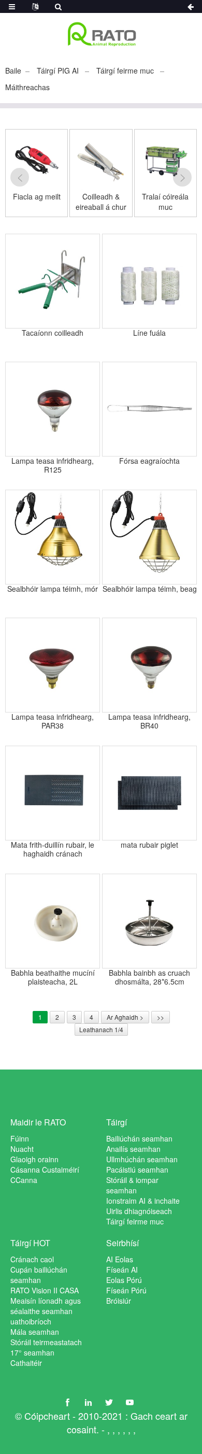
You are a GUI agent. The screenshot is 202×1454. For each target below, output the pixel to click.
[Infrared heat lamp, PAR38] (52, 665)
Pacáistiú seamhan (137, 1169)
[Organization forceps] (149, 409)
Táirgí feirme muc (125, 70)
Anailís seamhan (133, 1149)
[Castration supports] (52, 281)
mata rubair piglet (149, 845)
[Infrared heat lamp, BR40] (149, 665)
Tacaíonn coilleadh (52, 333)
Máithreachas (27, 87)
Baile (13, 70)
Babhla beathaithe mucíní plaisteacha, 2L (53, 977)
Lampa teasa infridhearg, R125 (52, 465)
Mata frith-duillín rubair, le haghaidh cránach (52, 849)
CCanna (23, 1180)
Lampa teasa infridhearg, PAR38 (52, 721)
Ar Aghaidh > (125, 1017)
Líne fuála (149, 333)
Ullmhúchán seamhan (142, 1159)
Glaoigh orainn (34, 1159)
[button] (19, 177)
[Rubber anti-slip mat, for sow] (52, 793)
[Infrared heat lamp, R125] (52, 409)
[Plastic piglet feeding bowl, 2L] (52, 921)
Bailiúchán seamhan (139, 1138)
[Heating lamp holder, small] (149, 537)
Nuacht (22, 1149)
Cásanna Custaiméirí (44, 1169)
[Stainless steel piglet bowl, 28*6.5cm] (149, 921)
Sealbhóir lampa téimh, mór (52, 589)
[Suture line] (149, 281)
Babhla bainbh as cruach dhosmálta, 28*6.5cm (149, 977)
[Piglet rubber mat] (149, 793)
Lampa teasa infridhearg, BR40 (149, 721)
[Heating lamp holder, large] (52, 537)
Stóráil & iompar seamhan (132, 1185)
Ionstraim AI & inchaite (143, 1200)
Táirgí (116, 1122)
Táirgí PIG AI (58, 70)
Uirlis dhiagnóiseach (139, 1211)
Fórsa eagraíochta (149, 461)
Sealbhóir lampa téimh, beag (150, 589)
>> (160, 1017)
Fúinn (19, 1138)
